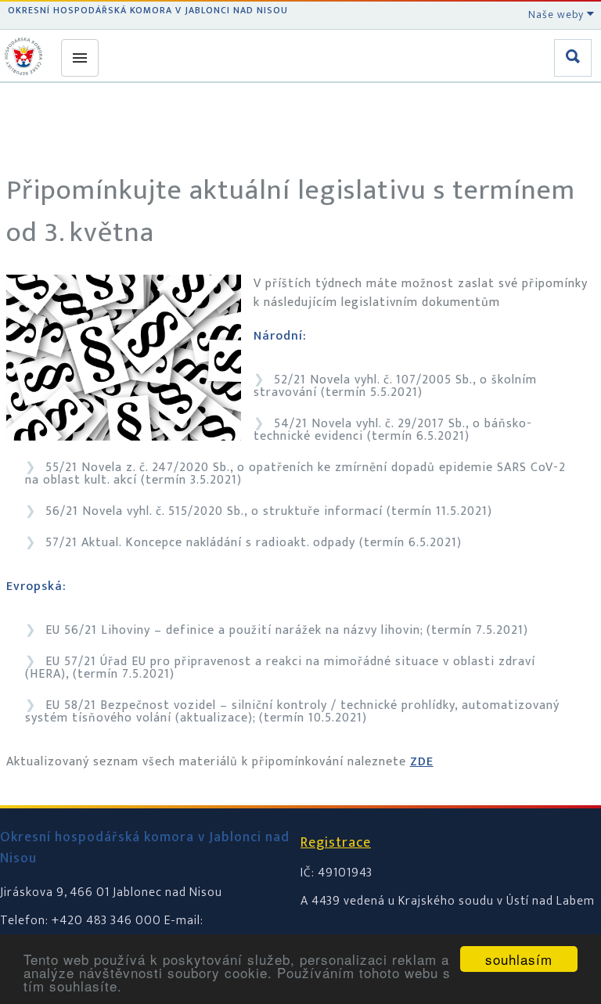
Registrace (335, 843)
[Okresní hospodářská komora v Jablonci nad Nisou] (26, 56)
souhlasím (518, 959)
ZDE (422, 761)
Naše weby (557, 14)
